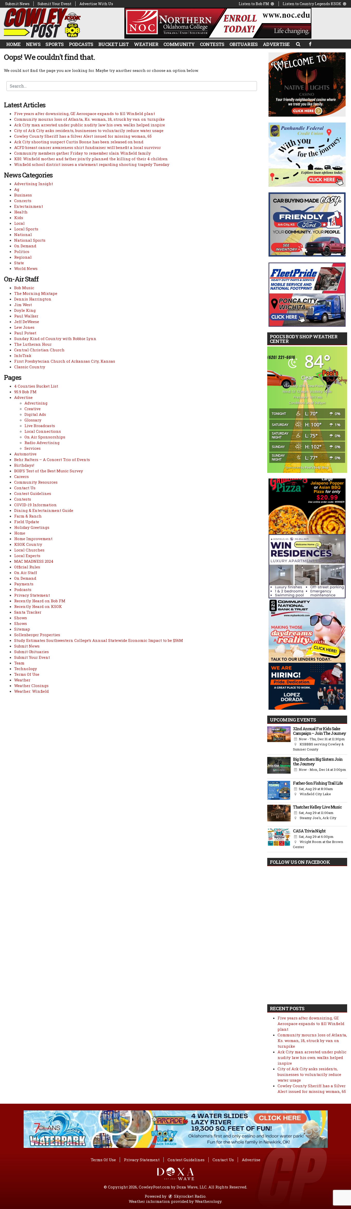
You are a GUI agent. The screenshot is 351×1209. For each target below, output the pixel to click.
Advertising (36, 403)
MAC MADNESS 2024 (33, 561)
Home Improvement (33, 538)
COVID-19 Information (35, 504)
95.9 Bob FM (25, 391)
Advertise (276, 44)
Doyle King (25, 310)
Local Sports (26, 228)
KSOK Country (28, 544)
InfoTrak (22, 355)
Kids (18, 217)
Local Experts (27, 555)
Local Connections (42, 431)
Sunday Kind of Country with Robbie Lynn (55, 338)
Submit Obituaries (31, 651)
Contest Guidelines (32, 493)
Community (179, 44)
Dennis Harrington (32, 299)
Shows (20, 617)
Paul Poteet (25, 332)
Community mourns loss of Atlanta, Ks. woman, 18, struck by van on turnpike (89, 119)
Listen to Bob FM (254, 3)
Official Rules (27, 566)
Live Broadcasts (39, 425)
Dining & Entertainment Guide (43, 510)
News (33, 44)
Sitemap (22, 629)
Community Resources (36, 482)
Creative (32, 408)
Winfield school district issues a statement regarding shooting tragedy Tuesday (91, 164)
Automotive (25, 453)
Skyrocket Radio (189, 1196)
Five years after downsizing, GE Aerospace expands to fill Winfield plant (84, 113)
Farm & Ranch (28, 516)
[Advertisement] (217, 23)
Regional (23, 257)
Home (13, 44)
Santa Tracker (27, 612)
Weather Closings (31, 685)
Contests (212, 44)
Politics (21, 251)
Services (32, 448)
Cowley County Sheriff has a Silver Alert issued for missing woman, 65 (83, 136)
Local (19, 223)
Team (19, 663)
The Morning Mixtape (35, 293)
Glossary (32, 420)
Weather (146, 44)
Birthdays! (24, 465)
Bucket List (113, 44)
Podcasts (81, 44)
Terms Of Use (26, 674)
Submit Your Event (54, 3)
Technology (25, 668)
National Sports (29, 240)
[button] (298, 44)
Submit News (17, 3)
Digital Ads (35, 414)
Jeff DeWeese (26, 321)
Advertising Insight (33, 183)
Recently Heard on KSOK (38, 606)
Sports (54, 44)
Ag (16, 189)
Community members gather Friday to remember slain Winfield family (82, 153)
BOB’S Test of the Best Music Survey (48, 470)
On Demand (25, 245)
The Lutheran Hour (33, 344)
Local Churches (29, 549)
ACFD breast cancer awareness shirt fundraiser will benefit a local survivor (87, 147)
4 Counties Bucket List (36, 386)
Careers (21, 476)
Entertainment (28, 206)
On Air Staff (25, 572)
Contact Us (24, 487)
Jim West (23, 304)
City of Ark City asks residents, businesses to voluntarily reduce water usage (88, 130)
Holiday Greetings (31, 527)
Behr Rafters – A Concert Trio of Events (52, 459)
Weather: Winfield (31, 691)
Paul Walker (26, 315)
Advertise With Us (96, 3)
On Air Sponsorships (44, 436)
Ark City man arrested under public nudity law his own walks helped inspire (89, 124)
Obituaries (243, 44)
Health (20, 211)
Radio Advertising (42, 442)
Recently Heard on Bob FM (39, 600)
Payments (23, 583)
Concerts (22, 200)
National (23, 234)
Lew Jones (24, 327)
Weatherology (208, 1201)
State (19, 262)
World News (26, 268)
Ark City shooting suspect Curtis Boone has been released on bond (78, 141)
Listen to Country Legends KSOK (312, 3)
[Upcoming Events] (279, 739)
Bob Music (24, 287)
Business (23, 195)
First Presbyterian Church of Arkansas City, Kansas (64, 361)
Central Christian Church (39, 349)
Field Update (26, 521)
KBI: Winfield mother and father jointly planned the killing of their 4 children (91, 158)
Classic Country (29, 366)
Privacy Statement (32, 595)
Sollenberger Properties (37, 634)
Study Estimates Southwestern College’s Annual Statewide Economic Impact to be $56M (98, 640)
